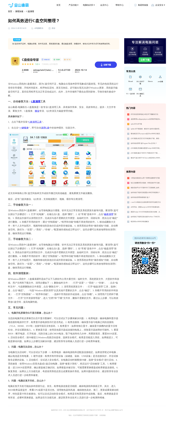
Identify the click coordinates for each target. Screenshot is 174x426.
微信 (37, 111)
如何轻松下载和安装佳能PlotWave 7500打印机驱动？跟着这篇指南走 (146, 217)
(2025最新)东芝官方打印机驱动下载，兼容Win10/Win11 (146, 138)
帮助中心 (120, 5)
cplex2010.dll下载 (136, 124)
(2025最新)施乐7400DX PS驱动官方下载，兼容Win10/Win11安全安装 (146, 153)
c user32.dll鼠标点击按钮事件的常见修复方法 (146, 202)
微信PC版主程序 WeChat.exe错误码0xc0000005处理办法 (146, 158)
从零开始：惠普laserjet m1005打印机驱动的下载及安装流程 (146, 207)
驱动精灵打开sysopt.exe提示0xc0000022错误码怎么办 (146, 134)
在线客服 (102, 415)
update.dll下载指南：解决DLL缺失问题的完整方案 (146, 129)
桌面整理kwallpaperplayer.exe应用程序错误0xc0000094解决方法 (146, 119)
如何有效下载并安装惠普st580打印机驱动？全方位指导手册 (146, 192)
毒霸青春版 (143, 5)
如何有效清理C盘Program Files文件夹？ (144, 143)
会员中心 (104, 5)
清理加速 (19, 11)
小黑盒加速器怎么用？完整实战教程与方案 (145, 178)
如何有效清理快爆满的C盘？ (140, 197)
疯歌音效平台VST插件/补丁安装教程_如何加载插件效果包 (146, 188)
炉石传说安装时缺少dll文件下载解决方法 (144, 114)
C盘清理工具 (35, 122)
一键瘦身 (24, 128)
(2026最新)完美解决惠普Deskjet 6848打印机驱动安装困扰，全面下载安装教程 (146, 148)
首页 (58, 5)
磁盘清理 (108, 214)
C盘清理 (35, 101)
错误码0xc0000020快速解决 (140, 221)
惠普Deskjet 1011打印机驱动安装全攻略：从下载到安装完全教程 (146, 212)
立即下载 (145, 60)
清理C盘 (45, 128)
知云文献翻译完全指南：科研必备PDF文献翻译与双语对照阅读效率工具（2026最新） (146, 183)
